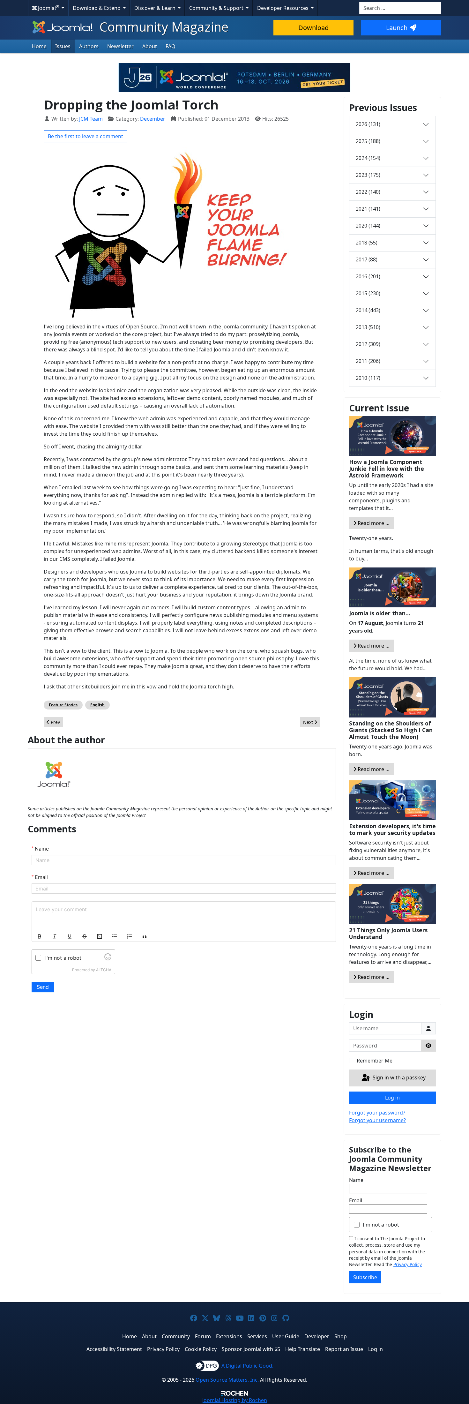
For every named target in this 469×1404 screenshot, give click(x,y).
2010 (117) (368, 377)
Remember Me (374, 1060)
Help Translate (302, 1349)
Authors (89, 46)
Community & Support (217, 7)
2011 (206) (368, 360)
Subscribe (365, 1277)
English (97, 705)
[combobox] (400, 8)
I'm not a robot (381, 1224)
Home (39, 46)
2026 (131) (368, 124)
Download (313, 27)
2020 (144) (368, 225)
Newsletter (120, 46)
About (149, 46)
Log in (392, 1097)
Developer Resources (283, 7)
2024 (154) (368, 157)
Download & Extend (97, 7)
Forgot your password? (377, 1112)
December (152, 118)
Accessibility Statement (114, 1349)
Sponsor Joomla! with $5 (251, 1349)
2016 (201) (368, 276)
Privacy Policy (407, 1264)
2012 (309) (368, 344)
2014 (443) (368, 310)
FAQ (170, 46)
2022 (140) (368, 191)
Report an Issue (344, 1349)
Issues (63, 46)
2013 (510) (368, 327)
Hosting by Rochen (234, 1400)
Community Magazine (162, 26)
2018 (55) (366, 242)
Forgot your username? (377, 1120)
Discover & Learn (155, 7)
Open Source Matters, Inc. (227, 1379)
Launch (396, 27)
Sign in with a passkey (398, 1077)
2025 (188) (368, 141)
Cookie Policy (201, 1349)
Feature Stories (63, 705)
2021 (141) (368, 208)
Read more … (373, 523)
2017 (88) (366, 259)
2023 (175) (368, 174)
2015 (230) (368, 293)
